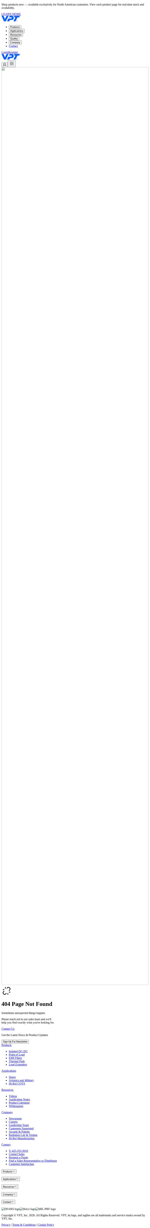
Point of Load (17, 1054)
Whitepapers (16, 1106)
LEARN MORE (11, 14)
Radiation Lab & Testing (23, 1135)
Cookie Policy (46, 1224)
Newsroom (15, 1118)
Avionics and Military (21, 1080)
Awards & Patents (19, 1131)
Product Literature (19, 1102)
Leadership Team (19, 1125)
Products (15, 27)
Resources (16, 34)
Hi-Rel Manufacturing (21, 1138)
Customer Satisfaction (21, 1164)
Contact (13, 46)
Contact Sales (17, 1154)
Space (12, 1077)
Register (13, 52)
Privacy (5, 1224)
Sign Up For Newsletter (15, 1041)
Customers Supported (21, 1128)
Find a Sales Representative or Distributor (33, 1160)
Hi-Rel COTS (17, 1083)
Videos (13, 1096)
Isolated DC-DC (18, 1051)
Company (15, 42)
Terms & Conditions (24, 1224)
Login (4, 52)
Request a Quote (18, 1157)
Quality (14, 38)
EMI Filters (15, 1057)
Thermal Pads (17, 1061)
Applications (16, 31)
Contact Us (7, 1028)
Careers (13, 1121)
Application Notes (19, 1099)
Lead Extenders (18, 1064)
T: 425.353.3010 (18, 1150)
